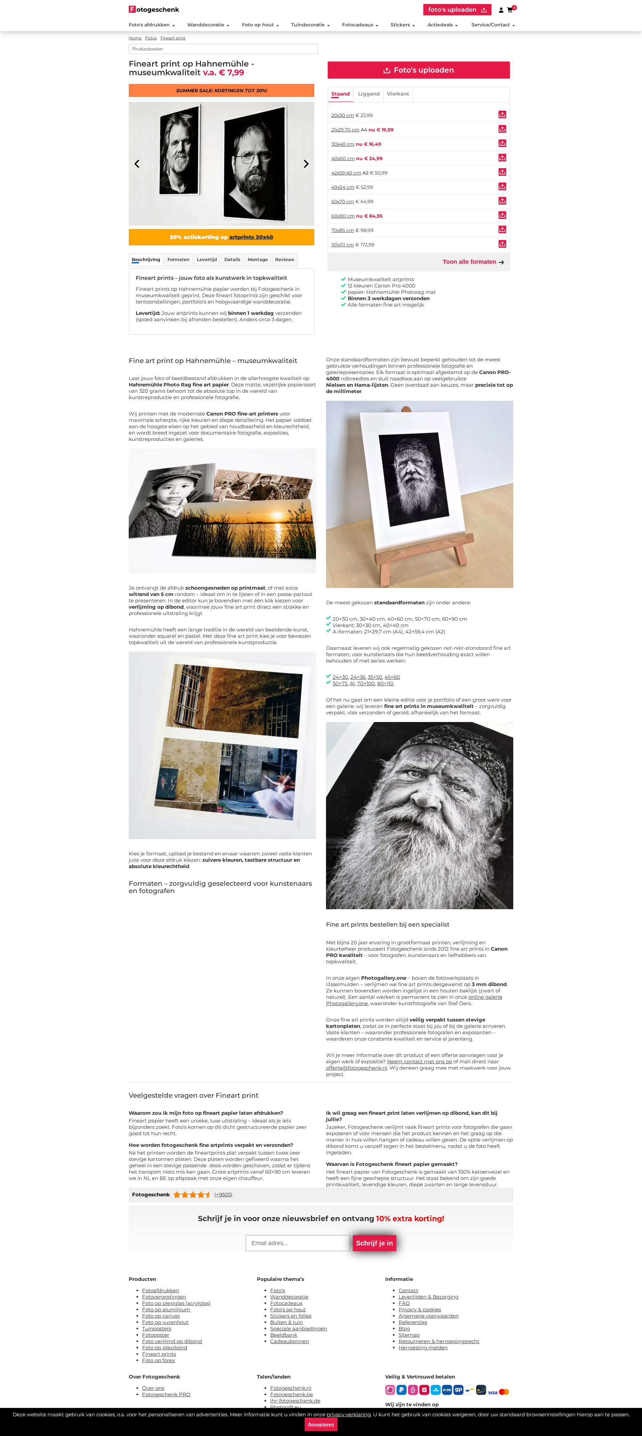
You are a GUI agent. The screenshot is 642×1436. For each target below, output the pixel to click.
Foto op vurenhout (165, 1322)
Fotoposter (155, 1335)
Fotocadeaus (357, 25)
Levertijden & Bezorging (428, 1297)
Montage (258, 259)
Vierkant (398, 94)
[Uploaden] (502, 114)
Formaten (179, 259)
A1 (352, 683)
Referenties (413, 1322)
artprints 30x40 (251, 237)
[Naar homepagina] (154, 9)
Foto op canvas (161, 1316)
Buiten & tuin (286, 1322)
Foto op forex (158, 1360)
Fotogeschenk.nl (290, 1388)
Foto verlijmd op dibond (172, 1341)
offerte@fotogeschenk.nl (356, 1068)
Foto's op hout (288, 1309)
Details (232, 259)
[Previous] (137, 163)
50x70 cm (342, 202)
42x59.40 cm (346, 173)
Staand (340, 94)
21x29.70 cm (345, 130)
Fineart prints (159, 1354)
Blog (404, 1328)
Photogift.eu (285, 1407)
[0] (510, 10)
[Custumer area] (501, 10)
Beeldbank (283, 1335)
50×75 (340, 683)
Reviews (284, 259)
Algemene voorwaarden (429, 1316)
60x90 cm (343, 216)
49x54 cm (342, 187)
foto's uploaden (453, 9)
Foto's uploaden (423, 70)
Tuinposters (156, 1328)
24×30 (340, 677)
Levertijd (207, 259)
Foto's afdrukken (149, 25)
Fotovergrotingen (164, 1297)
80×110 (385, 683)
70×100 (366, 683)
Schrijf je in (374, 1243)
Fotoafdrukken (160, 1290)
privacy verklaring (349, 1414)
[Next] (306, 163)
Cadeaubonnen (289, 1341)
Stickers (400, 25)
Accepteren (321, 1424)
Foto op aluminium (166, 1309)
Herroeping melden (423, 1347)
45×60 (392, 677)
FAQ (404, 1303)
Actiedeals (440, 25)
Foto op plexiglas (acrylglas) (176, 1303)
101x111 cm (342, 245)
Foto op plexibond (164, 1347)
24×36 (357, 677)
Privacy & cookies (420, 1309)
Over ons (153, 1388)
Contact (408, 1290)
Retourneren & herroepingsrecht (439, 1341)
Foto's (277, 1290)
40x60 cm (343, 158)
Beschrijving (146, 259)
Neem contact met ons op (419, 1061)
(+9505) (223, 1194)
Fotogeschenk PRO (166, 1394)
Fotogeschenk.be (291, 1394)
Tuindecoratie (308, 25)
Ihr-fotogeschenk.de (295, 1401)
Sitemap (409, 1335)
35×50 (375, 677)
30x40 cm (342, 144)
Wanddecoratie (205, 25)
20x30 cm (342, 115)
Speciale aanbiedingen (298, 1328)
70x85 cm (342, 230)
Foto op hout (258, 25)
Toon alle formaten (470, 261)
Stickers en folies (290, 1316)
